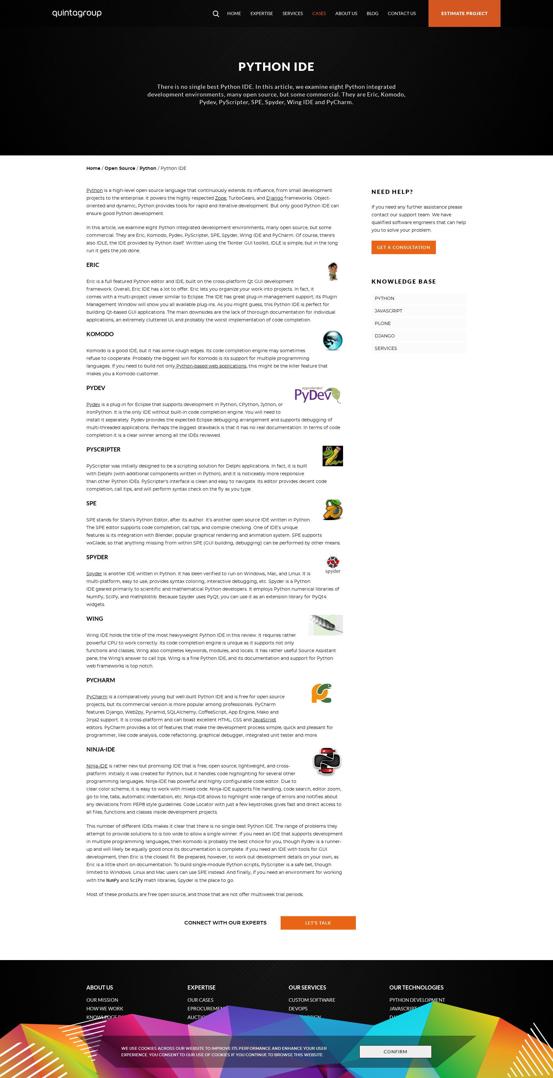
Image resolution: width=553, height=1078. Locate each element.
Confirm (395, 1051)
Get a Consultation (403, 247)
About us (346, 13)
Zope (220, 198)
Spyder (94, 574)
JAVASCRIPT (388, 311)
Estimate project (464, 13)
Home (234, 13)
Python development (417, 1000)
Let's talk (318, 922)
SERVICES (386, 348)
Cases (319, 13)
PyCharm (97, 697)
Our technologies (416, 987)
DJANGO (385, 336)
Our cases (200, 1000)
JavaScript (264, 720)
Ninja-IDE (97, 766)
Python (148, 168)
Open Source (120, 168)
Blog (372, 13)
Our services (307, 987)
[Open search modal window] (216, 13)
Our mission (102, 1000)
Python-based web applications (210, 366)
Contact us (402, 13)
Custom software (312, 1000)
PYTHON (384, 298)
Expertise (262, 13)
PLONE (383, 323)
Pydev (93, 404)
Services (293, 13)
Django (274, 198)
